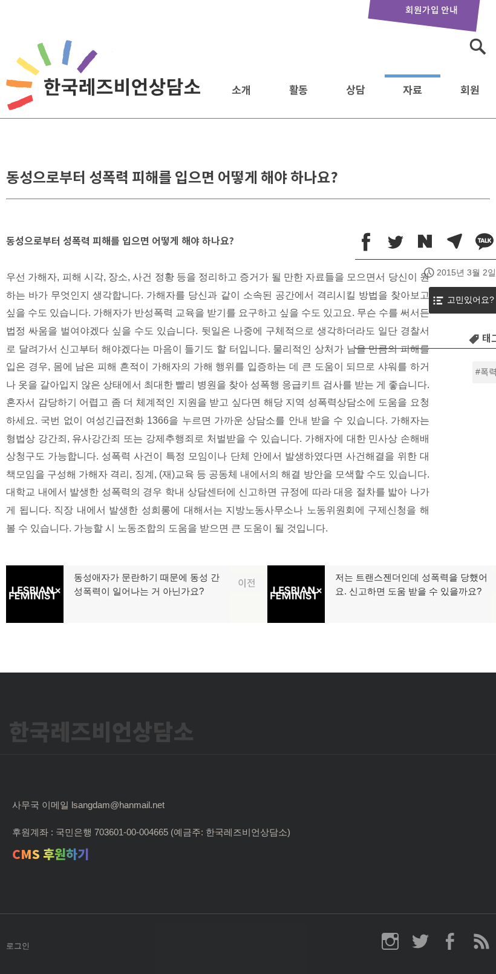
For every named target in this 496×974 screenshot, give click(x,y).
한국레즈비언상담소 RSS (481, 941)
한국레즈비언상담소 (106, 87)
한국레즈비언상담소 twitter (420, 941)
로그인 (18, 945)
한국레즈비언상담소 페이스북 (451, 941)
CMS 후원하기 (50, 854)
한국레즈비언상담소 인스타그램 (390, 941)
